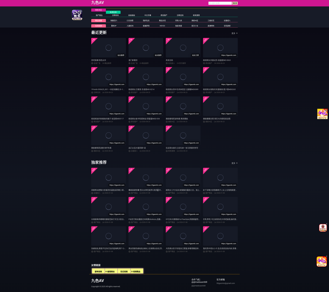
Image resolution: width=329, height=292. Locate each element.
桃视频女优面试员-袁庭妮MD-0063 (217, 60)
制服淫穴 (114, 20)
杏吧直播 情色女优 (98, 60)
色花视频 (124, 272)
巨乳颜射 (227, 26)
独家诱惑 (178, 26)
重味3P (113, 26)
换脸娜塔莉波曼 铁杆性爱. (101, 148)
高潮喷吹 (211, 26)
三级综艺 (211, 20)
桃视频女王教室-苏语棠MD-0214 (141, 89)
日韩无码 (180, 15)
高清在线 (113, 12)
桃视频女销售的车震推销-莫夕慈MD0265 (219, 89)
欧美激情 (196, 15)
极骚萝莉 (146, 26)
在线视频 (98, 26)
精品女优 (162, 20)
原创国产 (164, 15)
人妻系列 (130, 26)
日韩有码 (115, 15)
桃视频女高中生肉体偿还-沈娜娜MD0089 (182, 89)
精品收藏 (98, 20)
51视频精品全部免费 (139, 272)
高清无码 (169, 60)
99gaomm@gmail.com (226, 283)
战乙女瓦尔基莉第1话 (137, 148)
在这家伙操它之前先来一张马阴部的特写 (182, 148)
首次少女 (194, 26)
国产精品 (99, 15)
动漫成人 (227, 20)
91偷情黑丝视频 (111, 272)
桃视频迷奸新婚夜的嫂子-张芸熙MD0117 (107, 119)
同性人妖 (178, 20)
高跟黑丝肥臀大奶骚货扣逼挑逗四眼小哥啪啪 (109, 190)
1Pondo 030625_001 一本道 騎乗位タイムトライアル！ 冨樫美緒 (117, 89)
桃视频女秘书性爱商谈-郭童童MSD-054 (144, 119)
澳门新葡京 (133, 60)
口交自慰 (130, 20)
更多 (233, 33)
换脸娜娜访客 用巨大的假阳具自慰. (217, 119)
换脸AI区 (195, 20)
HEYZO (162, 26)
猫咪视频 (98, 272)
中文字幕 (147, 15)
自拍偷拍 (131, 15)
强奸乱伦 (146, 20)
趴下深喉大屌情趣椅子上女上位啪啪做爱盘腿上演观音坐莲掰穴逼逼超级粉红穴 (234, 190)
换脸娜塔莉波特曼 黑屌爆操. (177, 119)
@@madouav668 (198, 286)
